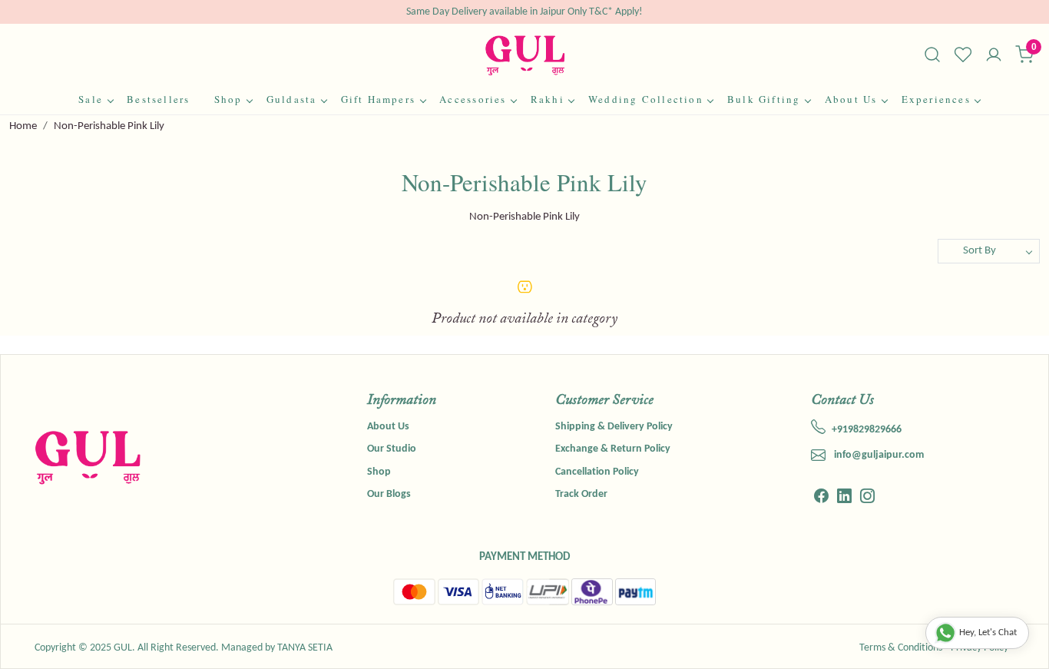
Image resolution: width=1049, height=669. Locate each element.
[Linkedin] (844, 498)
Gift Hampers (378, 99)
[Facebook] (821, 498)
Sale (90, 99)
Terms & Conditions (900, 648)
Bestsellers (158, 99)
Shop (228, 99)
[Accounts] (993, 56)
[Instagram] (867, 498)
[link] (932, 54)
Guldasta (291, 99)
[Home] (524, 54)
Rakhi (547, 99)
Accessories (472, 99)
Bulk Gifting (764, 99)
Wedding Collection (645, 99)
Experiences (936, 99)
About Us (851, 99)
